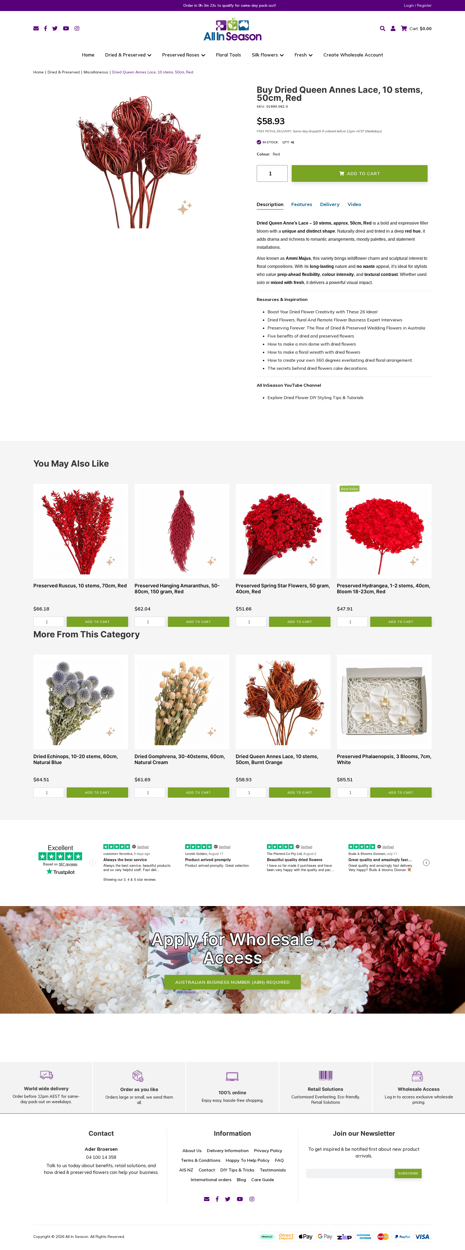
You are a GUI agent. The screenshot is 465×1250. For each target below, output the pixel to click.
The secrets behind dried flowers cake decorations (317, 368)
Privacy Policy (268, 1150)
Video (354, 204)
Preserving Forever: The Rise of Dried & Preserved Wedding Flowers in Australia (346, 328)
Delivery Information (228, 1150)
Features (301, 204)
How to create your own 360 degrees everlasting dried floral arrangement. (340, 360)
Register (424, 5)
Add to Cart (363, 173)
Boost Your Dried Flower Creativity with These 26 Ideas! (322, 311)
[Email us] (36, 28)
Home (88, 55)
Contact (207, 1170)
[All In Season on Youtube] (66, 28)
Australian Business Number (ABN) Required (232, 982)
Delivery (330, 204)
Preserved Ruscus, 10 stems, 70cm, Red (80, 585)
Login (409, 5)
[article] (80, 555)
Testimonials (273, 1170)
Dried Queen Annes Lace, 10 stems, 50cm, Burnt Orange (277, 759)
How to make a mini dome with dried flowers (311, 344)
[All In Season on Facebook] (45, 28)
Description (270, 204)
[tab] (270, 205)
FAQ (279, 1160)
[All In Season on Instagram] (77, 28)
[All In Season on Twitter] (55, 28)
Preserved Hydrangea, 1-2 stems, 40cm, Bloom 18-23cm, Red (383, 588)
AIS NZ (186, 1170)
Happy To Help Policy (248, 1160)
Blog (241, 1179)
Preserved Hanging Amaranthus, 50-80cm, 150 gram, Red (177, 588)
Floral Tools (228, 55)
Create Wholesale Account (353, 55)
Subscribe (408, 1173)
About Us (192, 1150)
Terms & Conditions (200, 1160)
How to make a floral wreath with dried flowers (313, 352)
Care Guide (262, 1179)
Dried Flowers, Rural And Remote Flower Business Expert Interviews (334, 319)
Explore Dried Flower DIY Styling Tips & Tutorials (315, 397)
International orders (211, 1179)
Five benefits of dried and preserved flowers (310, 336)
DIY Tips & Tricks (237, 1170)
